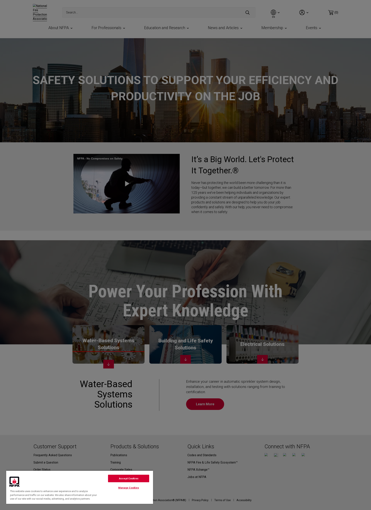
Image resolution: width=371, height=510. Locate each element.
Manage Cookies (128, 487)
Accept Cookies (128, 478)
